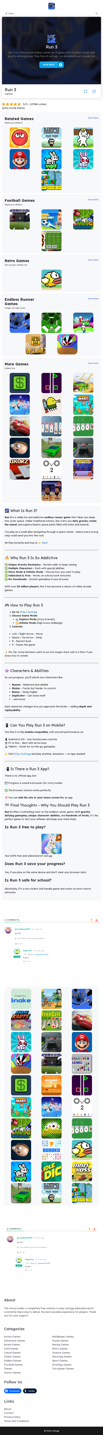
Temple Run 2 (35, 352)
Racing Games (60, 1344)
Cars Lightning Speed (19, 434)
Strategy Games (62, 1364)
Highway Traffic (83, 456)
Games (8, 1368)
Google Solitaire (83, 434)
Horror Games (12, 1372)
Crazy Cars (83, 391)
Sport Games (60, 1360)
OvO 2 (51, 477)
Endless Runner (12, 1360)
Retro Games (60, 1348)
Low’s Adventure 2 (51, 145)
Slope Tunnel (51, 331)
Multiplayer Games (63, 1336)
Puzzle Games (60, 1340)
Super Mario (19, 167)
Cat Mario (83, 145)
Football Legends (51, 227)
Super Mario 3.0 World (52, 189)
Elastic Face (19, 456)
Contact (9, 1412)
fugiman (27, 950)
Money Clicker (19, 391)
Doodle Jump (51, 412)
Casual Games (12, 1352)
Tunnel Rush (67, 352)
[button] (96, 13)
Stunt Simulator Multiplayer (51, 454)
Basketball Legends (83, 477)
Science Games (61, 1352)
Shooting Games (62, 1356)
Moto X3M (51, 1007)
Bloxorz (20, 477)
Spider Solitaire (51, 434)
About (7, 1409)
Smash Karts (21, 1028)
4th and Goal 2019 (20, 227)
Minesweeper (82, 1072)
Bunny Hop (51, 167)
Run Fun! (83, 331)
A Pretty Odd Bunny (83, 167)
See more (93, 118)
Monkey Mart (83, 412)
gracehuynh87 (42, 954)
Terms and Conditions (16, 1421)
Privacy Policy (12, 1417)
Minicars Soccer (83, 227)
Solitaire (51, 1136)
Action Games (12, 1336)
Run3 (44, 542)
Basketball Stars (51, 499)
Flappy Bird (51, 288)
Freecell (51, 1028)
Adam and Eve (51, 1093)
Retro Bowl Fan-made (51, 249)
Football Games (13, 1364)
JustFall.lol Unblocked (20, 412)
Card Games (11, 1348)
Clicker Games (12, 1356)
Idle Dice (51, 1179)
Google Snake (21, 1007)
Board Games (12, 1344)
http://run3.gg (28, 612)
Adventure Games (14, 1340)
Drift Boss (82, 1179)
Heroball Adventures (20, 145)
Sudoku (52, 1158)
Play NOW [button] (48, 64)
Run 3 (20, 331)
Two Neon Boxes (51, 391)
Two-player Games (63, 1368)
